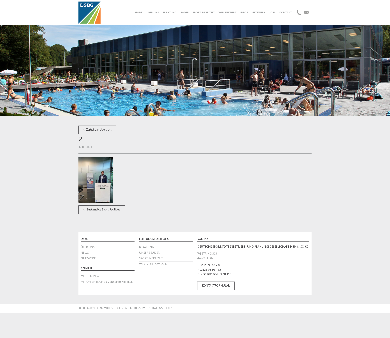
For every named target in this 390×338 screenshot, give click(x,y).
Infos (244, 12)
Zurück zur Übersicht (99, 129)
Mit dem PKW (90, 276)
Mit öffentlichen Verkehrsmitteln (107, 282)
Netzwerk (259, 12)
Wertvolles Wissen (153, 264)
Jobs (272, 12)
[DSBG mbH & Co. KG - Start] (89, 12)
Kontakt (285, 12)
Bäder (185, 12)
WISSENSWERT (227, 12)
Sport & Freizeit (203, 12)
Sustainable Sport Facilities (103, 209)
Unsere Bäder (149, 253)
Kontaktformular (216, 285)
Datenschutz (162, 308)
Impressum (137, 308)
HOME (139, 12)
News (85, 253)
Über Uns (153, 12)
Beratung (170, 12)
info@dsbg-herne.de (215, 274)
